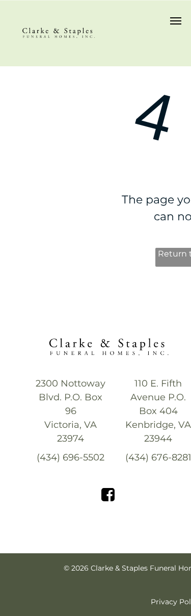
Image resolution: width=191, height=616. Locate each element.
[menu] (176, 21)
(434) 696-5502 (70, 457)
